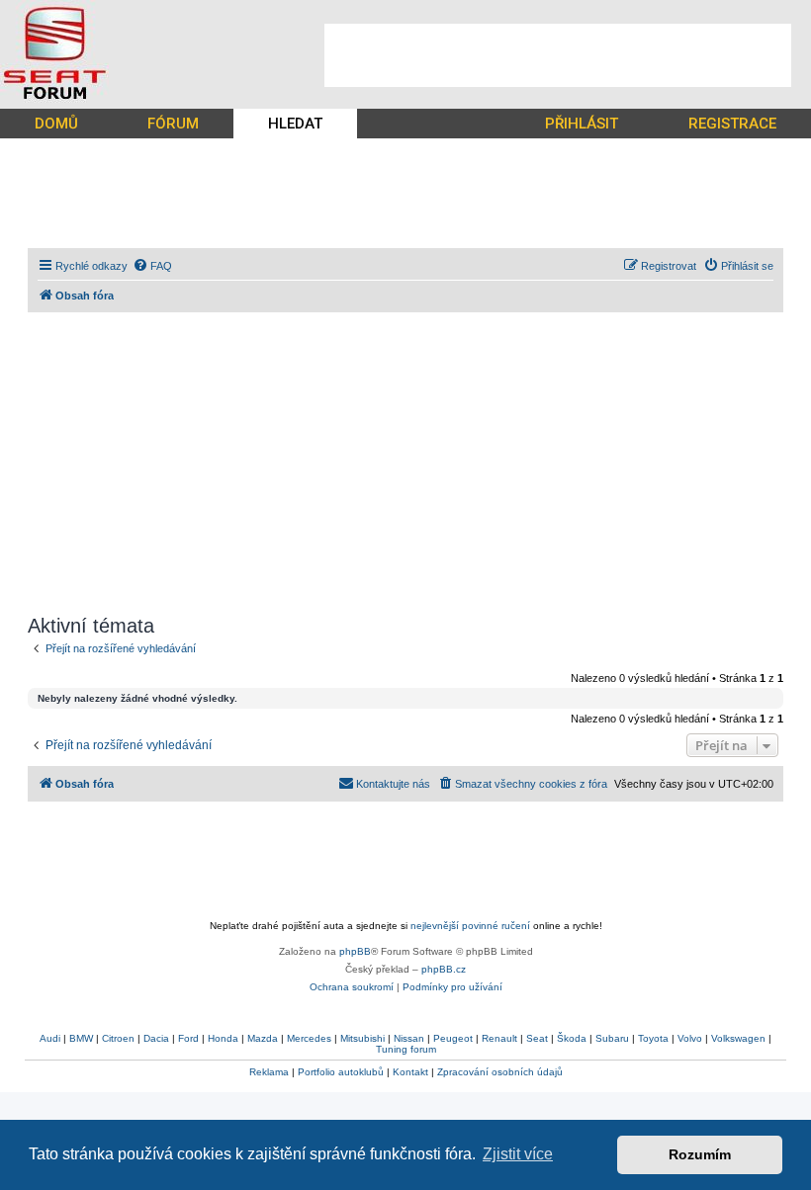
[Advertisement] (557, 55)
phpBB (355, 951)
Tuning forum (406, 1049)
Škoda (571, 1038)
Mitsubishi (362, 1038)
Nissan (409, 1038)
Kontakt (410, 1071)
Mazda (262, 1038)
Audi (50, 1038)
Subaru (612, 1038)
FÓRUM (173, 123)
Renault (499, 1038)
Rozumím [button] (700, 1154)
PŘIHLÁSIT (581, 123)
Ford (188, 1038)
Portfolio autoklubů (341, 1071)
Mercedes (309, 1038)
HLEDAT (295, 123)
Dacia (156, 1038)
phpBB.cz (443, 969)
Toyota (653, 1038)
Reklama (269, 1071)
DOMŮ (56, 123)
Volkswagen (738, 1038)
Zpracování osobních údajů (500, 1071)
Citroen (118, 1038)
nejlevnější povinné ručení (470, 925)
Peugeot (453, 1038)
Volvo (689, 1038)
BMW (81, 1038)
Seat (537, 1038)
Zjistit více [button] (518, 1154)
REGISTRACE (732, 123)
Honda (223, 1038)
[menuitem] (152, 266)
